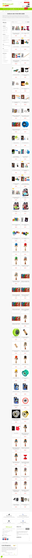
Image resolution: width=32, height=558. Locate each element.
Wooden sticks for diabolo (25, 60)
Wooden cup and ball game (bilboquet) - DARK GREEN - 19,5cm (25, 310)
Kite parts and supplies (11, 9)
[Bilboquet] (8, 4)
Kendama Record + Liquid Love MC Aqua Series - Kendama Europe (16, 491)
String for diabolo (16, 88)
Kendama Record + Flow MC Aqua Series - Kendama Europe (25, 491)
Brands (21, 2)
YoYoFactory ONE (25, 129)
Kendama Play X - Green (16, 265)
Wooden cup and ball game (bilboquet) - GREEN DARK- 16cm (16, 295)
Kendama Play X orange (16, 364)
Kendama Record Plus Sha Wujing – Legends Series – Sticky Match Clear (25, 434)
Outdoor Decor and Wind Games (13, 9)
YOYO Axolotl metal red (25, 391)
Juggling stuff (21, 8)
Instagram (7, 539)
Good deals (26, 2)
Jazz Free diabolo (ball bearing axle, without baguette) (16, 61)
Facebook (3, 539)
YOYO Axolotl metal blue (16, 391)
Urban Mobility (16, 8)
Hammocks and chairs (23, 8)
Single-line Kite (4, 8)
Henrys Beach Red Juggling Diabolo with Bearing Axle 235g (25, 463)
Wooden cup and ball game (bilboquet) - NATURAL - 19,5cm (25, 295)
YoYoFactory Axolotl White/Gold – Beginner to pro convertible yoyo (16, 420)
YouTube (5, 539)
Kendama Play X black (25, 364)
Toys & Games (26, 8)
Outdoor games (18, 8)
